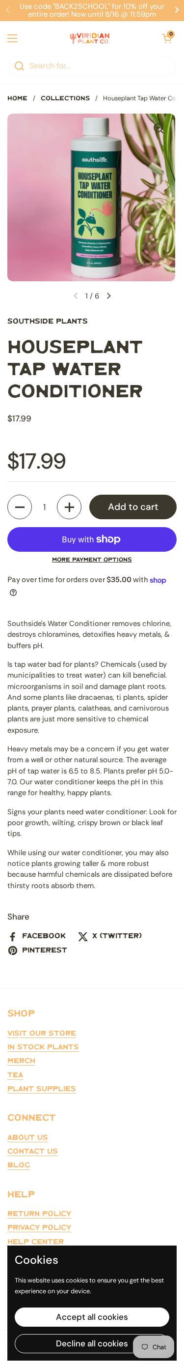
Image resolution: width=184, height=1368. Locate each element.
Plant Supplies (41, 1089)
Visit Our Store (41, 1033)
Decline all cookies (92, 1343)
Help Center (35, 1242)
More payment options (92, 560)
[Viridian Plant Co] (89, 38)
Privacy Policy (39, 1227)
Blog (18, 1165)
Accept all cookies (92, 1316)
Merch (21, 1061)
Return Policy (39, 1214)
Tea (15, 1075)
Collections (65, 98)
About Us (27, 1137)
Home (17, 98)
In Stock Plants (43, 1047)
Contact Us (32, 1151)
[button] (19, 507)
